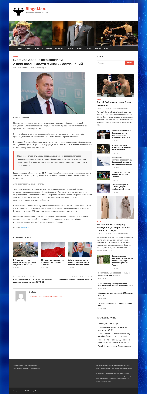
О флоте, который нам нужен (109, 324)
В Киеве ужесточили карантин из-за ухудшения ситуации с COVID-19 (24, 262)
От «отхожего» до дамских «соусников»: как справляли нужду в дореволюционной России (123, 260)
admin (26, 68)
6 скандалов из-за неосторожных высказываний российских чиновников (115, 284)
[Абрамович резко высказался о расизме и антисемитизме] (103, 153)
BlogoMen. (36, 8)
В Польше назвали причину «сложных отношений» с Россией (53, 262)
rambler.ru (25, 227)
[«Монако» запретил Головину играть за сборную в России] (103, 192)
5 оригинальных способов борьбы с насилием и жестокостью (114, 274)
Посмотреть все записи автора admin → (45, 296)
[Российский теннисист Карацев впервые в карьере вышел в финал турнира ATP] (103, 138)
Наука (79, 48)
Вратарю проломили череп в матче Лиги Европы (121, 174)
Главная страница (23, 48)
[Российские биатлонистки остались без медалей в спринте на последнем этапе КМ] (103, 165)
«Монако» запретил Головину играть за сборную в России (121, 187)
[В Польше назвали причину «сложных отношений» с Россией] (53, 257)
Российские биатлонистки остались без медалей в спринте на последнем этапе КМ (122, 161)
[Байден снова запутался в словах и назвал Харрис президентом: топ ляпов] (80, 257)
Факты (98, 48)
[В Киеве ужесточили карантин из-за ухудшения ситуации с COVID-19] (25, 257)
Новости (39, 48)
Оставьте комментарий (38, 68)
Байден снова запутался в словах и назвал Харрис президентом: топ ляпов (79, 262)
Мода (70, 48)
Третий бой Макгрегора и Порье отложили (114, 346)
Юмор (106, 48)
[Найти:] (115, 63)
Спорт (88, 48)
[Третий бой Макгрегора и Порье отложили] (115, 97)
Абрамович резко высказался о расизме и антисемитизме (121, 147)
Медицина (60, 48)
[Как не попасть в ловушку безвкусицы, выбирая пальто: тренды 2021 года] (115, 220)
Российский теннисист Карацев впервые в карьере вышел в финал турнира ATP (121, 134)
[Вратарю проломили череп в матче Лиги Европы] (103, 180)
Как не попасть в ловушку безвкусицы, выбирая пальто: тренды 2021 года (113, 227)
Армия (49, 48)
